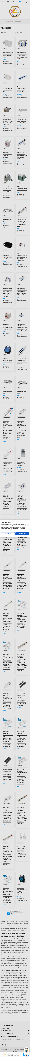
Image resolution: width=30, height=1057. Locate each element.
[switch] (26, 1055)
